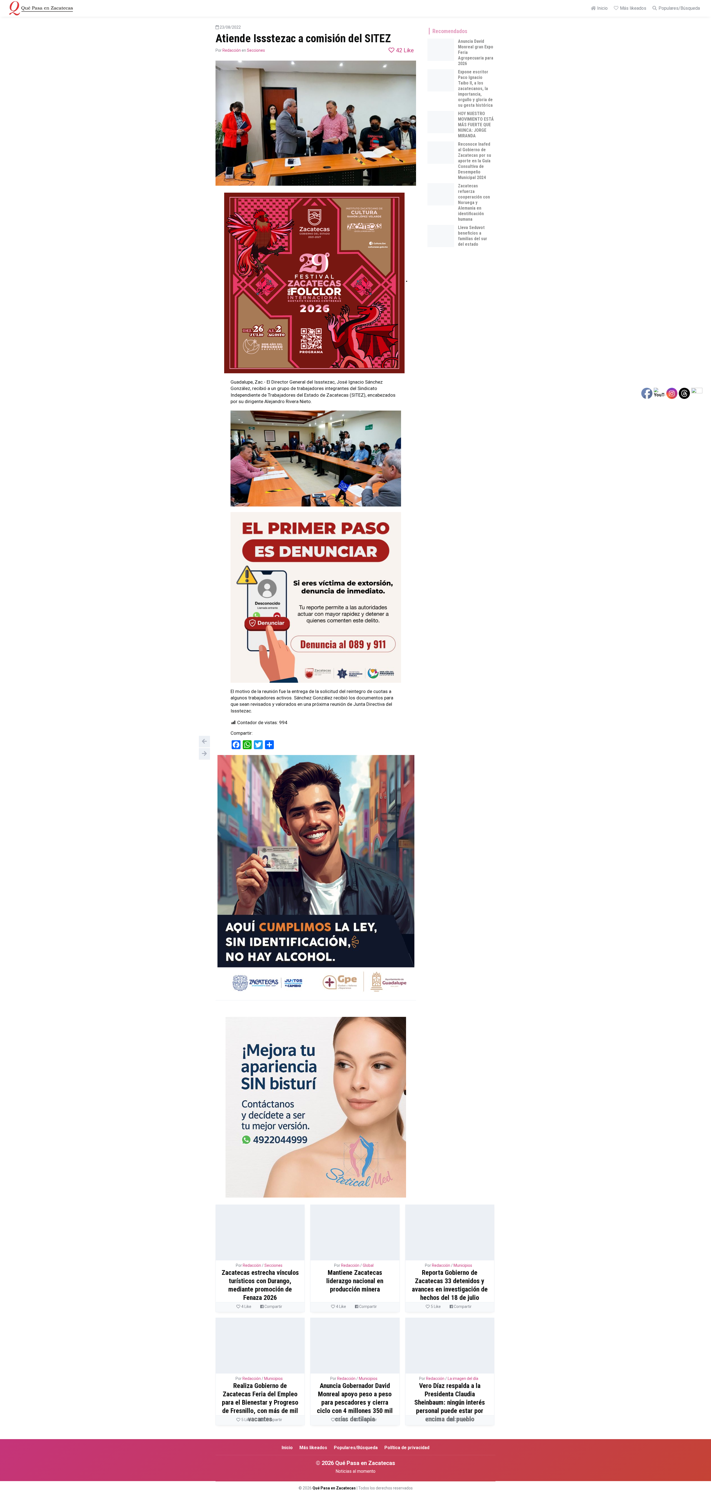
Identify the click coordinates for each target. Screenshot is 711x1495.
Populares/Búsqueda (678, 8)
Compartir (273, 1306)
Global (368, 1265)
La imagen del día (463, 1378)
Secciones (256, 50)
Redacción (231, 50)
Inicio (602, 8)
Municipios (463, 1265)
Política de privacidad (406, 1447)
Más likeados (632, 8)
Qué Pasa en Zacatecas (334, 1488)
